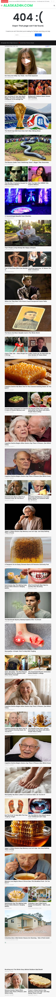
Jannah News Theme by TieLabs (27, 42)
